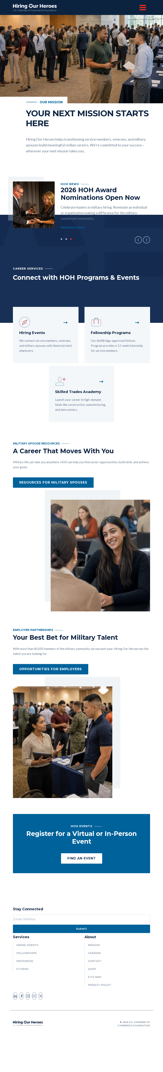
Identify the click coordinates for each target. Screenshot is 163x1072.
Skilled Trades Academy (78, 392)
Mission (94, 945)
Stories (22, 969)
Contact (95, 961)
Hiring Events (32, 333)
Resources (24, 961)
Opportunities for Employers (50, 669)
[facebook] (21, 996)
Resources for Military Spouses (53, 482)
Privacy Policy (99, 984)
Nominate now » (73, 227)
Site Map (94, 976)
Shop (92, 969)
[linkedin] (15, 996)
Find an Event (81, 858)
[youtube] (34, 996)
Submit (81, 928)
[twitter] (40, 996)
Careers (94, 953)
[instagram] (28, 996)
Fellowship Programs (111, 333)
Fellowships (26, 953)
